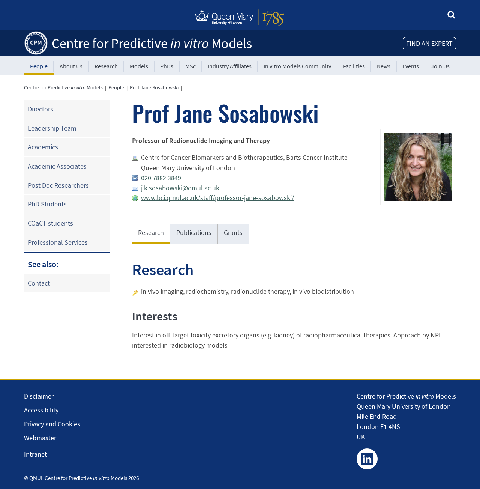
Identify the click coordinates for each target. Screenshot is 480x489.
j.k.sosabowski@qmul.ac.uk (180, 188)
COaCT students (50, 223)
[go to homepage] (36, 42)
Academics (43, 147)
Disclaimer (39, 396)
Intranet (35, 454)
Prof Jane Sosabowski (154, 87)
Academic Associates (57, 166)
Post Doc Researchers (58, 185)
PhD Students (47, 204)
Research (106, 66)
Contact (39, 283)
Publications (194, 232)
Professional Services (58, 242)
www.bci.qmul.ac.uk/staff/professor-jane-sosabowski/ (217, 197)
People (39, 66)
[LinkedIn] (367, 458)
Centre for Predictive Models (152, 43)
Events (410, 66)
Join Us (440, 66)
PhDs (166, 66)
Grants (233, 232)
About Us (71, 66)
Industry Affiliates (230, 66)
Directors (40, 109)
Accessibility (41, 410)
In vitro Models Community (297, 66)
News (383, 66)
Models (139, 66)
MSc (190, 66)
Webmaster (40, 437)
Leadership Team (52, 128)
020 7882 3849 (161, 177)
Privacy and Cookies (52, 424)
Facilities (354, 66)
